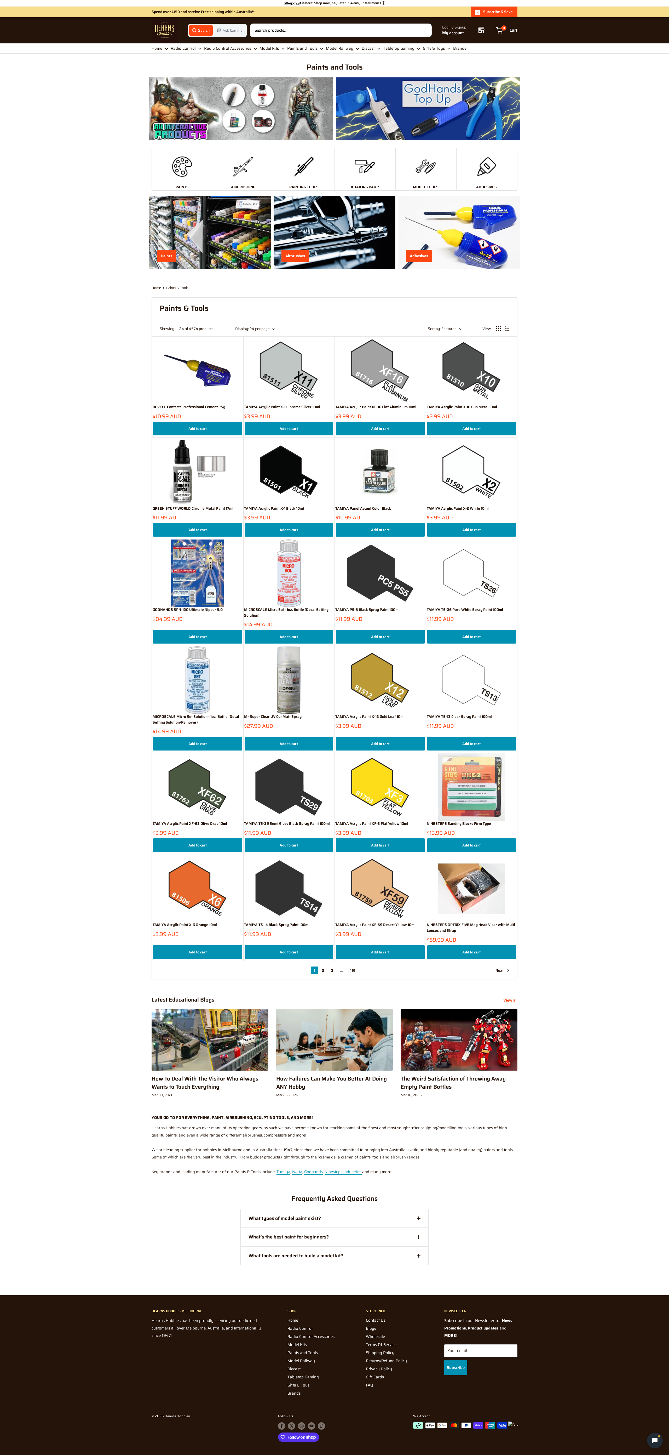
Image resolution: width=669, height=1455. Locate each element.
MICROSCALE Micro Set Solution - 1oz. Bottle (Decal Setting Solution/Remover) (196, 719)
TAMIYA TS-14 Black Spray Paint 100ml (276, 925)
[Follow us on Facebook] (281, 1426)
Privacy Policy (379, 1369)
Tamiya (283, 1172)
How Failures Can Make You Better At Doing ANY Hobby (331, 1082)
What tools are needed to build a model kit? (296, 1255)
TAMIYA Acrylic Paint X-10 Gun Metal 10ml (462, 407)
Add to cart (197, 428)
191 (352, 970)
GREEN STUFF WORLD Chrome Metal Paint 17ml (193, 508)
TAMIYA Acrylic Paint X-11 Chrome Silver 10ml (282, 407)
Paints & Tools (177, 288)
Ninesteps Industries (343, 1172)
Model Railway (339, 48)
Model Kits (269, 48)
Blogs (371, 1328)
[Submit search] (425, 30)
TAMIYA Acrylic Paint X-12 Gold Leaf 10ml (370, 716)
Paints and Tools (302, 48)
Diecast (368, 48)
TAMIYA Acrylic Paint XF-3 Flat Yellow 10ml (371, 823)
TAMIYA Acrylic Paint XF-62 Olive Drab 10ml (190, 823)
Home (157, 48)
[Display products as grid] (498, 328)
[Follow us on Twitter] (291, 1426)
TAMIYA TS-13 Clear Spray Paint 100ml (459, 716)
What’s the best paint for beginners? (289, 1237)
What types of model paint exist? (285, 1218)
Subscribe (456, 1368)
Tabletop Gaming (398, 48)
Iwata (297, 1172)
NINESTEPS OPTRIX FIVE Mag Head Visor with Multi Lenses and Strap (471, 927)
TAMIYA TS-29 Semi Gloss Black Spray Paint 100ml (287, 823)
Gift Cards (375, 1377)
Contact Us (375, 1320)
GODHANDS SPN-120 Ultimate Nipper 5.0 (188, 609)
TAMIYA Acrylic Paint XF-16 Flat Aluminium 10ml (375, 407)
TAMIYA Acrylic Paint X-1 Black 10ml (274, 508)
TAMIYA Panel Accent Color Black (363, 508)
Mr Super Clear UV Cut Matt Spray (273, 716)
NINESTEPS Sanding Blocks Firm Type (459, 823)
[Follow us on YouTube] (311, 1426)
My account (453, 33)
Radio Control (183, 48)
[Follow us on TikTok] (321, 1426)
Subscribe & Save (498, 12)
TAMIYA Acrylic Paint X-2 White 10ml (458, 508)
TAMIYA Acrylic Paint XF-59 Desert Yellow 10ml (375, 925)
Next (499, 970)
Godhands (313, 1172)
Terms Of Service (381, 1345)
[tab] (201, 30)
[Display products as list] (507, 328)
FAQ (369, 1385)
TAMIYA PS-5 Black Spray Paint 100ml (367, 609)
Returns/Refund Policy (386, 1361)
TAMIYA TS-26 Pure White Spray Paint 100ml (465, 609)
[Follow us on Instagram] (301, 1426)
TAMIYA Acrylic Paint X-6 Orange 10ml (185, 925)
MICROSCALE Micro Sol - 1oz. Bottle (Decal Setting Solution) (286, 612)
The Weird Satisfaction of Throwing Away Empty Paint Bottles (453, 1082)
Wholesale (375, 1336)
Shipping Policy (380, 1353)
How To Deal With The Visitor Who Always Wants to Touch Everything (205, 1082)
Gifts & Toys (434, 48)
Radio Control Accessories (227, 48)
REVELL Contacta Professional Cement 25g (189, 407)
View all (510, 1000)
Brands (459, 48)
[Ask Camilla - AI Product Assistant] (655, 1440)
